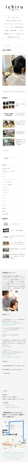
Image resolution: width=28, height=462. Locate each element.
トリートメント (5, 192)
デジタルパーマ (5, 189)
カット (3, 173)
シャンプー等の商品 (6, 181)
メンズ (3, 203)
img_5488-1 (7, 45)
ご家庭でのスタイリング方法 (8, 171)
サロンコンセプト (16, 17)
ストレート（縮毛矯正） (7, 184)
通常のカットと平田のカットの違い (14, 20)
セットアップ (5, 187)
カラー (3, 176)
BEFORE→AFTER (19, 27)
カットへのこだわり (9, 23)
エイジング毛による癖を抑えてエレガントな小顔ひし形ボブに (17, 243)
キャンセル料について (14, 224)
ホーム (9, 17)
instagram (4, 331)
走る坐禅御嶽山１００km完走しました (17, 249)
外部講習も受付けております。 (14, 37)
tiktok (3, 336)
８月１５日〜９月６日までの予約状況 (17, 236)
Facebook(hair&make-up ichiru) (9, 324)
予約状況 (6, 30)
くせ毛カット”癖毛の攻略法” (16, 230)
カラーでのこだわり (19, 23)
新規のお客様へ (13, 30)
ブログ (12, 27)
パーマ (3, 195)
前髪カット (4, 211)
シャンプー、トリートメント (8, 179)
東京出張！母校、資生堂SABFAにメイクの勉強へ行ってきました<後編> (17, 256)
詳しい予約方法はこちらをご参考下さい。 (12, 357)
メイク (3, 200)
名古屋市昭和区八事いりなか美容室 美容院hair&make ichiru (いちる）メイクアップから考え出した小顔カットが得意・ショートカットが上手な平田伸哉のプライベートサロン (14, 454)
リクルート (21, 30)
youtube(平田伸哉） (6, 346)
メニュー (7, 27)
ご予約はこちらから (20, 33)
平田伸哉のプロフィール (9, 33)
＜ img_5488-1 (5, 150)
